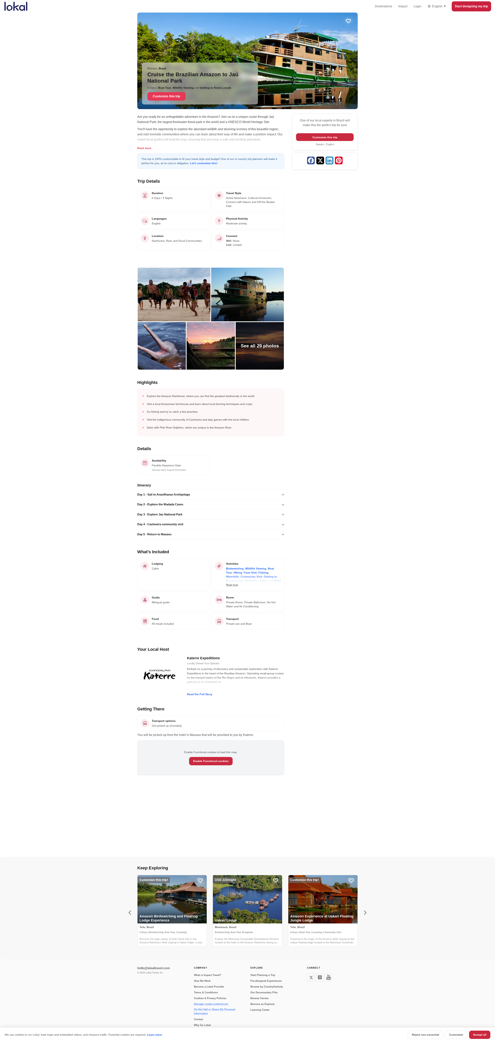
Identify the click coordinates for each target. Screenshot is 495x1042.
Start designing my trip (471, 6)
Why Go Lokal (202, 1025)
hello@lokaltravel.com (153, 968)
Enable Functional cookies (211, 761)
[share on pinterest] (339, 161)
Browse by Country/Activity (266, 986)
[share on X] (320, 161)
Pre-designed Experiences (266, 980)
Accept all (479, 1034)
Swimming (251, 580)
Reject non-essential (425, 1034)
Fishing (263, 572)
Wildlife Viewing (183, 87)
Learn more (154, 1034)
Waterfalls (232, 576)
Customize (456, 1034)
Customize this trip (166, 96)
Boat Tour (164, 87)
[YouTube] (328, 977)
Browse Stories (259, 998)
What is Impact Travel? (207, 975)
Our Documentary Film (264, 992)
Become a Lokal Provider (209, 986)
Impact (402, 6)
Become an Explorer (262, 1004)
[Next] (365, 912)
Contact (198, 1019)
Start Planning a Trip (262, 975)
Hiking (238, 572)
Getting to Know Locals (215, 87)
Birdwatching (235, 568)
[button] (210, 495)
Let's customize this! (204, 163)
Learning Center (260, 1009)
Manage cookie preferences (211, 1004)
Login (417, 6)
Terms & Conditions (206, 992)
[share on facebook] (311, 161)
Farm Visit (250, 572)
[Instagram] (319, 977)
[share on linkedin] (329, 161)
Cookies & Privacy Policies (210, 998)
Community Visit (251, 576)
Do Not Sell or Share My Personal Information (214, 1011)
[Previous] (129, 912)
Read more (144, 148)
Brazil (162, 68)
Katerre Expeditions (203, 658)
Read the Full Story (199, 694)
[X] (311, 977)
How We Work (202, 980)
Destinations (383, 6)
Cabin (264, 580)
